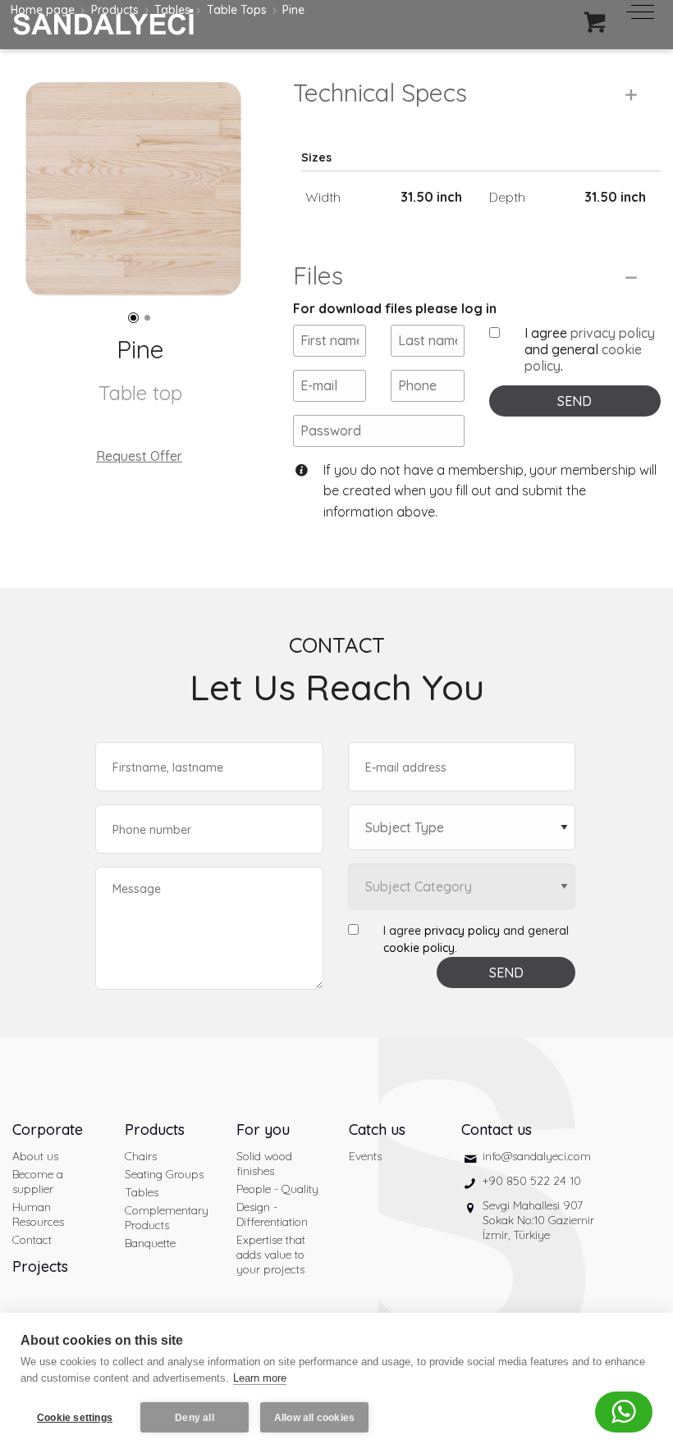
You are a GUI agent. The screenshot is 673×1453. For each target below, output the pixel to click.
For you (263, 1129)
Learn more (259, 1378)
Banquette (150, 1243)
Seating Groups (164, 1174)
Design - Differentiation (272, 1214)
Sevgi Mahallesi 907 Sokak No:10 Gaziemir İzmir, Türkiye (538, 1220)
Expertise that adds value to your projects (270, 1254)
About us (35, 1156)
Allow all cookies (314, 1417)
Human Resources (38, 1214)
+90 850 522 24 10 (532, 1180)
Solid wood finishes (264, 1163)
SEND (574, 401)
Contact (32, 1239)
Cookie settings (74, 1417)
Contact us (496, 1129)
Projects (40, 1266)
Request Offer (139, 456)
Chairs (141, 1156)
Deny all (194, 1417)
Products (155, 1129)
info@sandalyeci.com (537, 1156)
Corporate (47, 1129)
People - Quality (277, 1189)
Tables (141, 1192)
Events (365, 1156)
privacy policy (612, 333)
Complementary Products (166, 1217)
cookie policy (419, 948)
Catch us (377, 1129)
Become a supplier (37, 1181)
